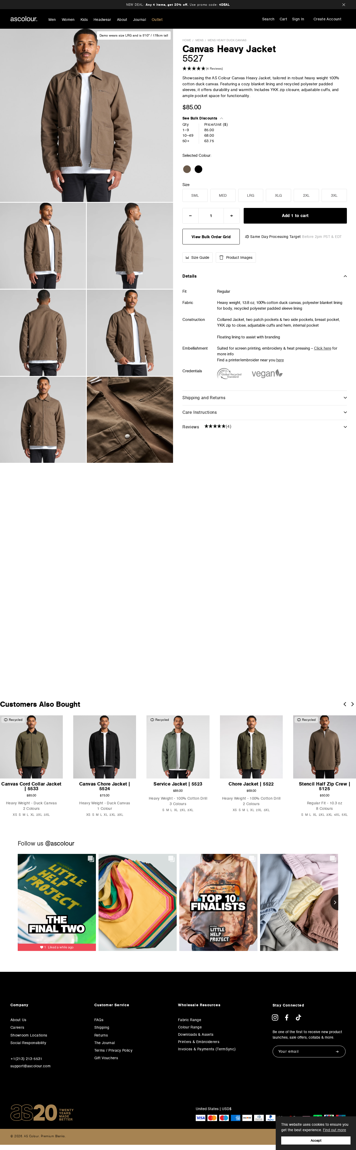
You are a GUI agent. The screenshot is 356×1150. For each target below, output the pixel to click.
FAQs (98, 1019)
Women (68, 20)
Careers (17, 1027)
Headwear (102, 20)
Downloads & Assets (195, 1034)
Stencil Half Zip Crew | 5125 (324, 786)
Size (185, 185)
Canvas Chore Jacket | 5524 (104, 786)
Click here (322, 348)
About (122, 20)
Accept (316, 1140)
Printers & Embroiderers (198, 1041)
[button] (264, 68)
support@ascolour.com (30, 1066)
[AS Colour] (23, 18)
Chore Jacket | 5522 (251, 784)
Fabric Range (189, 1019)
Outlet (157, 20)
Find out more (334, 1130)
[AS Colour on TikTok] (298, 1019)
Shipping (101, 1027)
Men (52, 20)
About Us (18, 1019)
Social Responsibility (28, 1042)
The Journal (104, 1042)
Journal (139, 20)
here (280, 359)
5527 (193, 58)
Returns (101, 1035)
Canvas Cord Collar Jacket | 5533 (31, 786)
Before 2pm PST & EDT (322, 237)
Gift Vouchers (106, 1058)
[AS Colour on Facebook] (287, 1019)
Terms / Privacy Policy (113, 1050)
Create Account (327, 19)
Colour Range (190, 1027)
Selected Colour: (197, 155)
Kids (84, 20)
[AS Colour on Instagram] (275, 1019)
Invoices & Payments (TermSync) (207, 1049)
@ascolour (59, 843)
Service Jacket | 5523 (178, 784)
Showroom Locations (28, 1035)
